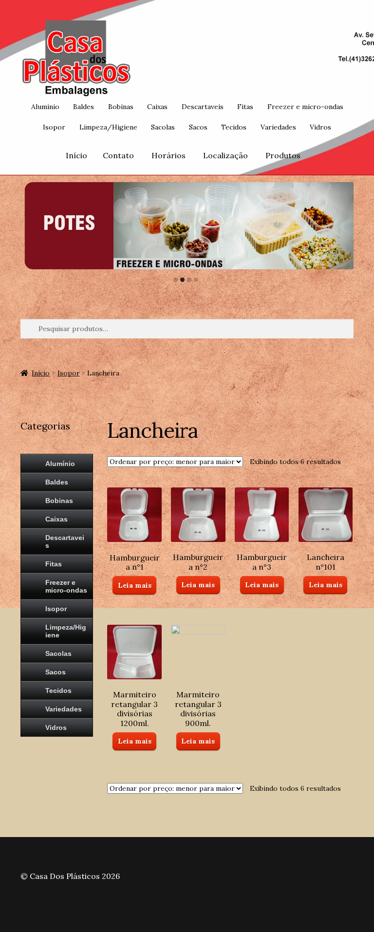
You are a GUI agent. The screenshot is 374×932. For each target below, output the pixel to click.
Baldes (83, 106)
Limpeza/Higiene (108, 127)
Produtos (282, 155)
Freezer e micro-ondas (305, 106)
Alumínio (45, 106)
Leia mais (134, 585)
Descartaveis (203, 106)
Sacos (198, 127)
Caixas (157, 106)
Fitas (245, 106)
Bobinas (120, 106)
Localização (225, 155)
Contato (118, 155)
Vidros (320, 127)
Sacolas (163, 127)
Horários (168, 155)
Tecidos (233, 127)
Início (76, 155)
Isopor (54, 127)
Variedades (278, 127)
